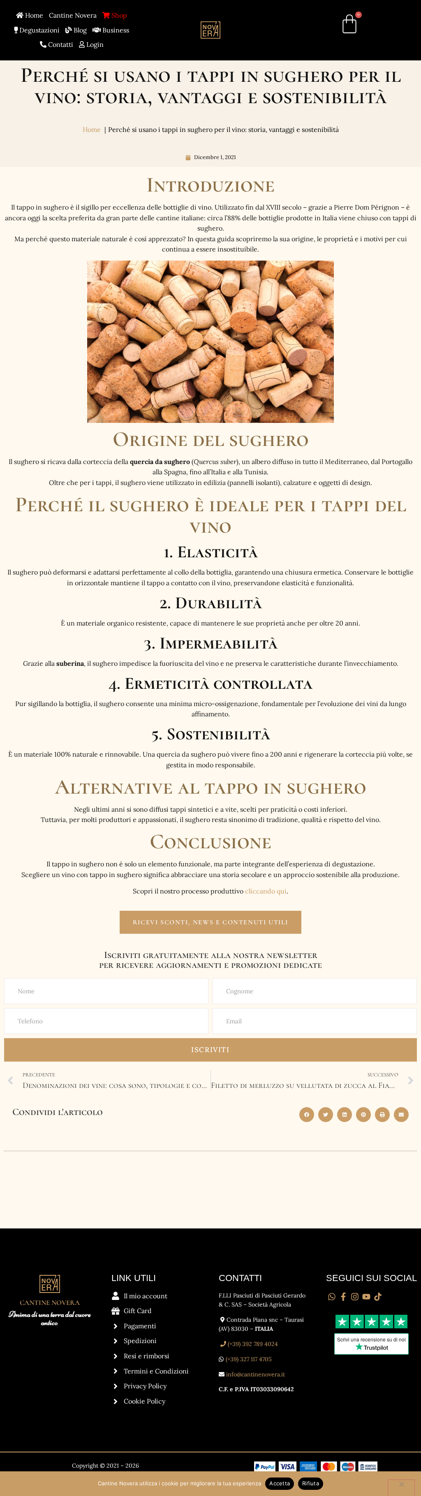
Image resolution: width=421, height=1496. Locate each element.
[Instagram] (355, 1296)
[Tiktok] (378, 1296)
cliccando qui (266, 891)
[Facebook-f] (343, 1296)
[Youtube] (366, 1296)
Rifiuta (310, 1483)
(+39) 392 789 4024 (252, 1344)
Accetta (279, 1483)
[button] (306, 1114)
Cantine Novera (73, 15)
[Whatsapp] (332, 1296)
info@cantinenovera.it (255, 1374)
